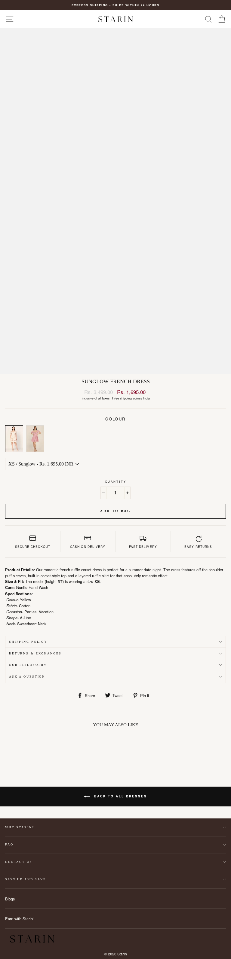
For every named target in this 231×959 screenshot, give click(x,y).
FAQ (9, 844)
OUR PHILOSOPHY (28, 664)
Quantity (115, 481)
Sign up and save (25, 879)
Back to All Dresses (119, 796)
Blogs (10, 899)
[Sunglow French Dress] (14, 438)
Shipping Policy (28, 641)
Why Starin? (19, 827)
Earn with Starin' (19, 918)
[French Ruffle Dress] (35, 438)
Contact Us (18, 861)
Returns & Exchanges (35, 653)
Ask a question (27, 676)
